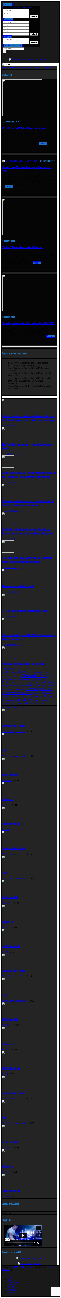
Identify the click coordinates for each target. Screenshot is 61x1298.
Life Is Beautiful (10, 775)
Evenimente (13, 1282)
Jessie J (25, 685)
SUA (25, 696)
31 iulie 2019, (10, 669)
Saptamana (13, 707)
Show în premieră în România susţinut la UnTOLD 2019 (28, 323)
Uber (39, 696)
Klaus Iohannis (36, 685)
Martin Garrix (8, 731)
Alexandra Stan (34, 675)
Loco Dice (20, 731)
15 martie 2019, (11, 645)
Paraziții (35, 693)
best (9, 679)
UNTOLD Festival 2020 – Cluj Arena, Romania (24, 128)
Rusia (12, 696)
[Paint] (9, 744)
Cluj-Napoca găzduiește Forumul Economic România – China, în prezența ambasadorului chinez (28, 503)
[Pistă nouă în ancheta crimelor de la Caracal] (9, 657)
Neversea (32, 689)
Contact (11, 1292)
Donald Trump (47, 682)
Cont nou (17, 7)
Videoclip (20, 703)
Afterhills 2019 (19, 672)
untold (15, 700)
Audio (5, 679)
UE (42, 696)
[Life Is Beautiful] (9, 768)
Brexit (13, 679)
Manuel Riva (6, 689)
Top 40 (11, 1287)
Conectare (7, 7)
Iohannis (16, 685)
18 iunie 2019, (10, 616)
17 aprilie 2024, (11, 592)
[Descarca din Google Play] (29, 1258)
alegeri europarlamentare (34, 672)
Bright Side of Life (11, 824)
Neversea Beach (20, 693)
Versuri (38, 700)
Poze (39, 693)
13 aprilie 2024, (11, 567)
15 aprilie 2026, (11, 511)
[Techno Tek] (9, 793)
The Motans (32, 696)
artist (49, 676)
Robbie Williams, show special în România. (22, 247)
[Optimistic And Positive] (9, 719)
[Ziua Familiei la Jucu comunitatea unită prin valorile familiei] (9, 438)
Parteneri (12, 1290)
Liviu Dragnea (50, 685)
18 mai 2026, (9, 425)
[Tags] (5, 397)
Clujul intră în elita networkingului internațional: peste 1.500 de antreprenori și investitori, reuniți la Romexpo (28, 418)
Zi (8, 707)
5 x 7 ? (33, 13)
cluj (31, 679)
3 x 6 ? (33, 39)
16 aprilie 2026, (11, 482)
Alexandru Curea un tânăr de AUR (18, 586)
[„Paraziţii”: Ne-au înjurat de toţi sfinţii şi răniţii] (9, 604)
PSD (44, 693)
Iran (21, 686)
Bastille (5, 829)
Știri (9, 1279)
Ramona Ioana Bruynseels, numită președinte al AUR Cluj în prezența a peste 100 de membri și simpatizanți (29, 475)
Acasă (10, 1277)
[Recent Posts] (2, 397)
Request (11, 1284)
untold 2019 (26, 699)
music (23, 689)
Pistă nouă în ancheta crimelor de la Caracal (23, 663)
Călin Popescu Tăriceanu (31, 682)
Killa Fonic (7, 780)
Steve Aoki (18, 696)
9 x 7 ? (33, 31)
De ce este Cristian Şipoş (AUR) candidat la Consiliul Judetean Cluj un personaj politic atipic (27, 560)
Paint (4, 750)
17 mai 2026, (9, 454)
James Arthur (21, 756)
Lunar (21, 707)
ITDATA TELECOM (23, 1267)
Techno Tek (7, 799)
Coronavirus (8, 682)
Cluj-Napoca (39, 679)
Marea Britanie (16, 689)
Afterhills (7, 672)
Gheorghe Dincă (7, 686)
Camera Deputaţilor (23, 679)
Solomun (6, 805)
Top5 (4, 707)
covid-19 (18, 682)
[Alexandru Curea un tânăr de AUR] (9, 580)
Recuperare (27, 7)
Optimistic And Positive (13, 726)
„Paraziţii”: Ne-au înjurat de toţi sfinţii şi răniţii (24, 611)
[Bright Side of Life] (9, 817)
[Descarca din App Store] (29, 1263)
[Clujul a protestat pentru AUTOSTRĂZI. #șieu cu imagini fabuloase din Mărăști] (9, 629)
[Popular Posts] (3, 397)
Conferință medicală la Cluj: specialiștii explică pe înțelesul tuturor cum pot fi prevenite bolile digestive (27, 531)
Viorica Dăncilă (34, 703)
